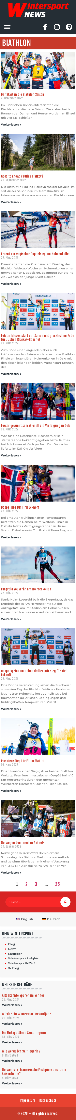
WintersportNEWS (21, 963)
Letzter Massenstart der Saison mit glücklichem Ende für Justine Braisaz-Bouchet (37, 338)
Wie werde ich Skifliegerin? (21, 1051)
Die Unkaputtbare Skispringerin (24, 1033)
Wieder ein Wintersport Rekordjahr (26, 1014)
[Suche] (65, 902)
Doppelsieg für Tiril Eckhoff (20, 507)
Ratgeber (15, 954)
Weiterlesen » (11, 124)
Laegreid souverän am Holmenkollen (26, 589)
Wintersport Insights (23, 958)
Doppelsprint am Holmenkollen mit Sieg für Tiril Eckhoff (34, 673)
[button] (7, 27)
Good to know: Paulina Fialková (22, 176)
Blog (11, 944)
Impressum (27, 1100)
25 (57, 884)
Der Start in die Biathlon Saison (22, 94)
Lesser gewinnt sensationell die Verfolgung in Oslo (36, 426)
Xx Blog (13, 968)
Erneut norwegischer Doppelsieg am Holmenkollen (36, 254)
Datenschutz (47, 1100)
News (12, 949)
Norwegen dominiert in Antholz (22, 843)
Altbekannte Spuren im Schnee (23, 995)
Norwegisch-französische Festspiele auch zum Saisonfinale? (34, 1072)
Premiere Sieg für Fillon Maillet (23, 761)
